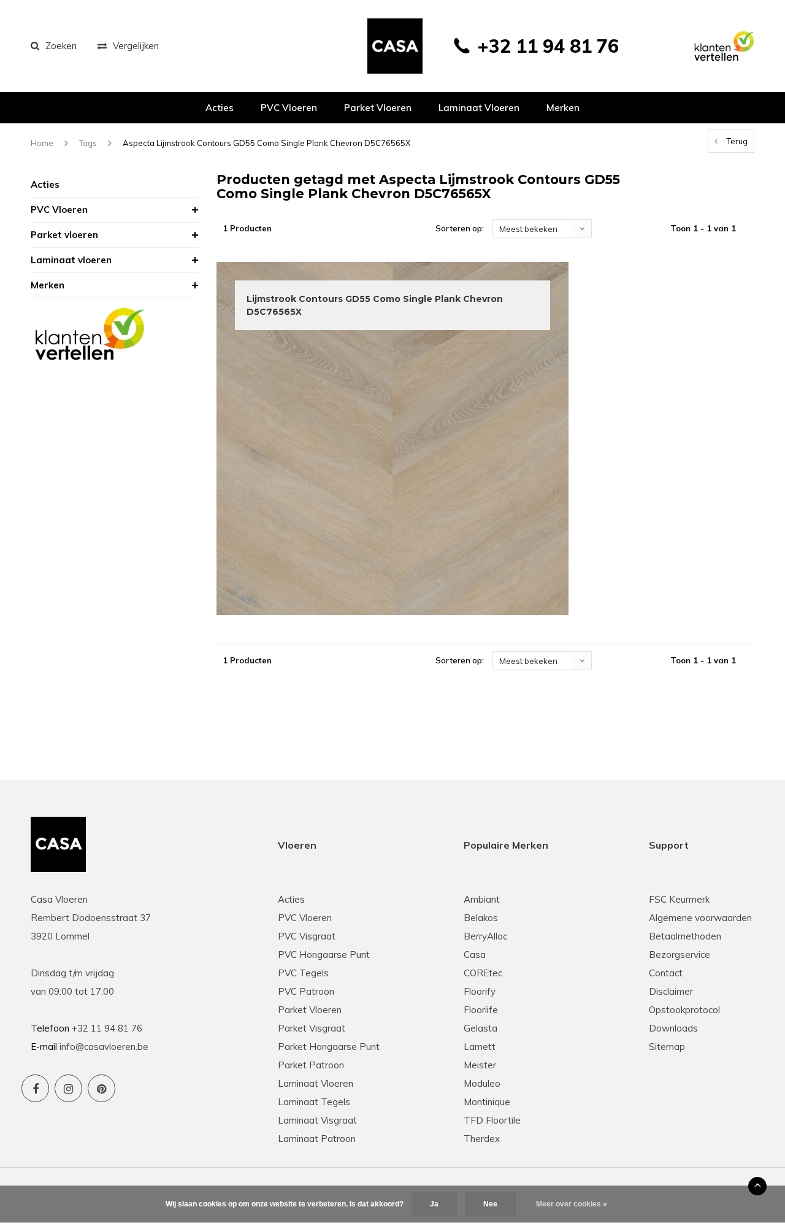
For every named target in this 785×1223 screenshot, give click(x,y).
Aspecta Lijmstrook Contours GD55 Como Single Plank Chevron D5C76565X (266, 143)
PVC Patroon (306, 991)
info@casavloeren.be (103, 1046)
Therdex (482, 1138)
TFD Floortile (492, 1120)
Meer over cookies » (571, 1204)
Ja (434, 1204)
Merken (563, 108)
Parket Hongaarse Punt (329, 1046)
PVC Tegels (303, 973)
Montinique (487, 1102)
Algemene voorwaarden (700, 918)
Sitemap (667, 1046)
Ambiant (482, 899)
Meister (480, 1065)
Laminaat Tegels (314, 1102)
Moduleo (482, 1083)
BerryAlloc (485, 936)
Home (42, 143)
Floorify (480, 991)
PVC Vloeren (289, 108)
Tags (88, 143)
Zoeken (61, 46)
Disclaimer (671, 991)
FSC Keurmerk (679, 899)
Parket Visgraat (311, 1028)
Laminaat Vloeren (315, 1083)
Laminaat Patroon (317, 1138)
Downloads (673, 1028)
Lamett (480, 1046)
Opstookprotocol (684, 1010)
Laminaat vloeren (478, 108)
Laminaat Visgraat (317, 1120)
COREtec (483, 973)
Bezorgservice (679, 954)
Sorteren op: (459, 228)
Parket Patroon (311, 1065)
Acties (219, 108)
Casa (475, 954)
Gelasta (480, 1028)
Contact (666, 973)
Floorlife (481, 1010)
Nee (490, 1204)
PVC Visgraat (306, 936)
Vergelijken (136, 46)
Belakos (481, 918)
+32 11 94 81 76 (548, 46)
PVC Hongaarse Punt (324, 954)
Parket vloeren (378, 108)
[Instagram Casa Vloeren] (68, 1088)
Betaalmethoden (685, 936)
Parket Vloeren (310, 1010)
